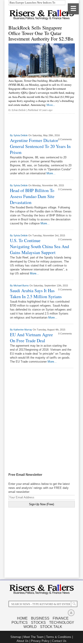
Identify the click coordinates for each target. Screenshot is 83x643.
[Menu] (73, 8)
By (12, 135)
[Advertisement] (41, 426)
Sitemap (15, 637)
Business (40, 618)
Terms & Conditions (58, 637)
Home (22, 618)
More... (50, 105)
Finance (61, 618)
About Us (23, 641)
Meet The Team (33, 637)
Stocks (38, 622)
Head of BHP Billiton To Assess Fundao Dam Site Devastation (32, 196)
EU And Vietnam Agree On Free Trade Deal (31, 338)
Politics (20, 622)
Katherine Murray (23, 329)
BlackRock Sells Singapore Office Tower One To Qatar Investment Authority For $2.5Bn (40, 33)
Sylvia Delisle (19, 110)
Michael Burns (21, 285)
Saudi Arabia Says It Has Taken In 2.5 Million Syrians (36, 293)
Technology (61, 622)
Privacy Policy (40, 641)
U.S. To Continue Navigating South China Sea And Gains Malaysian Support (39, 246)
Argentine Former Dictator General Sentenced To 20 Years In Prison (40, 146)
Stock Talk (51, 627)
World (30, 627)
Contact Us (59, 641)
